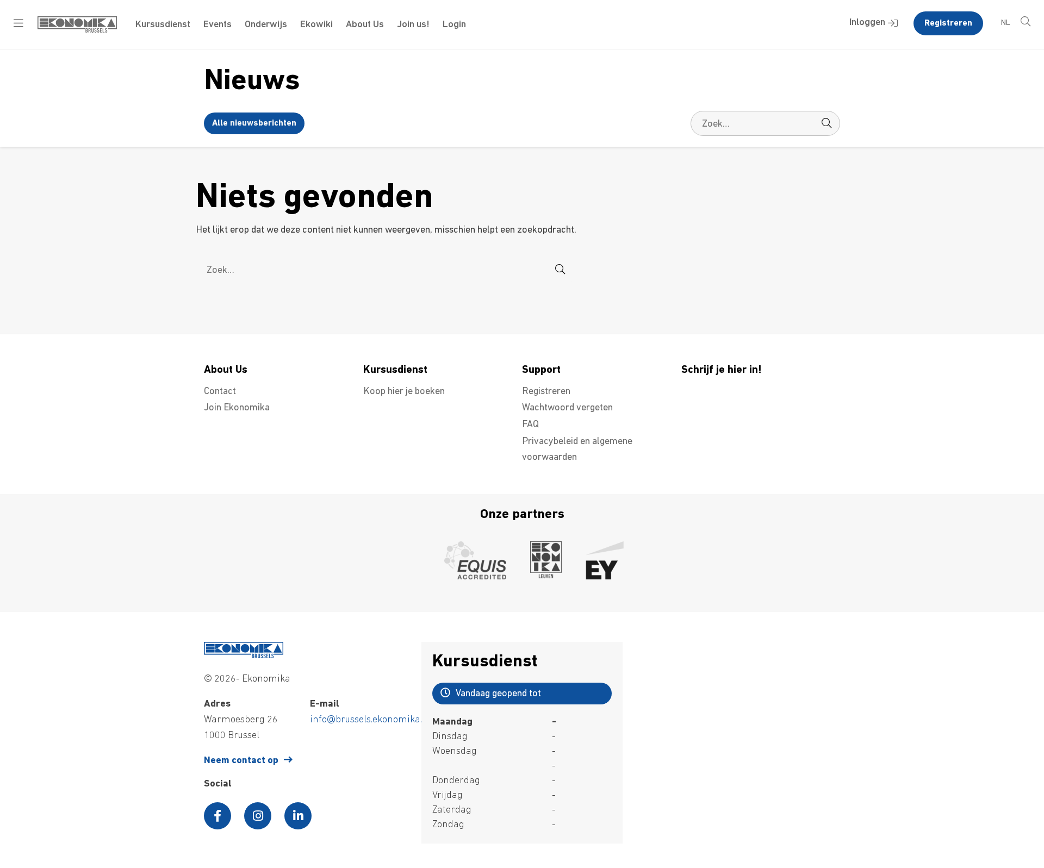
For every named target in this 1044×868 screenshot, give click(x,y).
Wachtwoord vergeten (567, 408)
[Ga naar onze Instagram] (257, 815)
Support (541, 370)
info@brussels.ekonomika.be (371, 720)
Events (217, 25)
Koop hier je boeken (404, 392)
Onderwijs (266, 25)
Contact (220, 392)
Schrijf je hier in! (721, 370)
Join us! (413, 25)
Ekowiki (316, 25)
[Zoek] (826, 123)
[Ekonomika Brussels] (77, 30)
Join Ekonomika (237, 408)
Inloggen (867, 23)
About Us (365, 25)
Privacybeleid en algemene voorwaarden (577, 450)
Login (454, 25)
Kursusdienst (162, 25)
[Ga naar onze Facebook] (217, 815)
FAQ (530, 425)
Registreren (948, 23)
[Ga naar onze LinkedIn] (298, 815)
